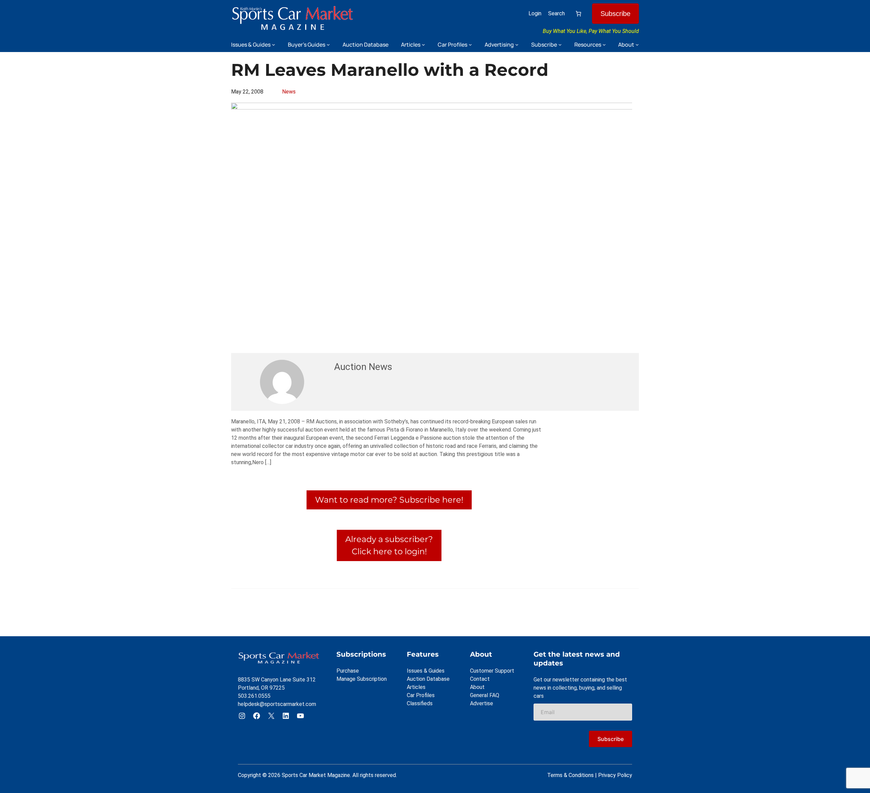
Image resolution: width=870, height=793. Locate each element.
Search (556, 13)
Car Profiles (421, 695)
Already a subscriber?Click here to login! (389, 545)
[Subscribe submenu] (560, 44)
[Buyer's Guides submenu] (328, 44)
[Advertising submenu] (517, 44)
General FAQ (484, 695)
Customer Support (492, 671)
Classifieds (420, 703)
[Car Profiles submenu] (470, 44)
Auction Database (428, 679)
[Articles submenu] (423, 44)
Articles (416, 687)
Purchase (347, 671)
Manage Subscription (361, 679)
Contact (480, 679)
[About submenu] (637, 44)
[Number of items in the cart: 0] (578, 13)
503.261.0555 (254, 696)
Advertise (481, 703)
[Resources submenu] (604, 44)
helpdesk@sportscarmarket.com (277, 704)
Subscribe (615, 13)
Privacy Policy (615, 775)
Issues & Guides (426, 671)
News (289, 91)
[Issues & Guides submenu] (273, 44)
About (477, 687)
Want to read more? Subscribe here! (389, 500)
